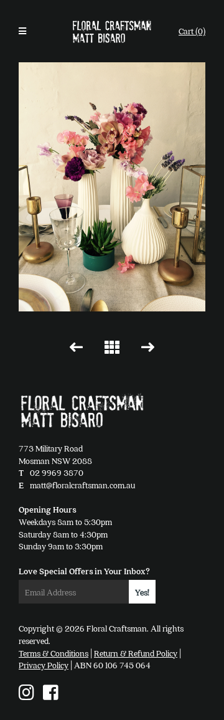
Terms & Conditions (53, 653)
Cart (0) (192, 31)
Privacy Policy (43, 665)
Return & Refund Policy (135, 653)
